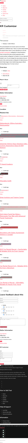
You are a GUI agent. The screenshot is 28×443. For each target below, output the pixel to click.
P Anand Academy (6, 164)
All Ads (4, 9)
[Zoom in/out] (4, 440)
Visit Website (3, 96)
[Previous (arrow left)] (0, 442)
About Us (5, 7)
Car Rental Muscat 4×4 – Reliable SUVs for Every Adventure (13, 267)
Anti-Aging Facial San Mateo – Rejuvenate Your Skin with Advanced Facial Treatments (12, 216)
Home (4, 5)
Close (2, 89)
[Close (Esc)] (0, 440)
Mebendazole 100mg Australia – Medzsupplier (11, 124)
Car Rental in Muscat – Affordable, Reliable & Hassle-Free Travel (12, 284)
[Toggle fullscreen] (3, 440)
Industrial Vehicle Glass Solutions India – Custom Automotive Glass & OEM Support (14, 146)
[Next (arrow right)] (1, 442)
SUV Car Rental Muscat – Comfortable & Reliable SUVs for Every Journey (13, 250)
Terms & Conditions (7, 414)
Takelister (2, 427)
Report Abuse (6, 73)
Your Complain (3, 87)
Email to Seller (3, 106)
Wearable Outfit (5, 181)
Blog (4, 15)
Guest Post (5, 13)
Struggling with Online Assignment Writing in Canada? (12, 234)
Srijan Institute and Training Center (12, 198)
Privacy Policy (6, 421)
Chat (1, 104)
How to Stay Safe (7, 412)
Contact (4, 11)
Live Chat (5, 410)
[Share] (1, 440)
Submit (5, 89)
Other (8, 70)
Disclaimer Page (7, 422)
